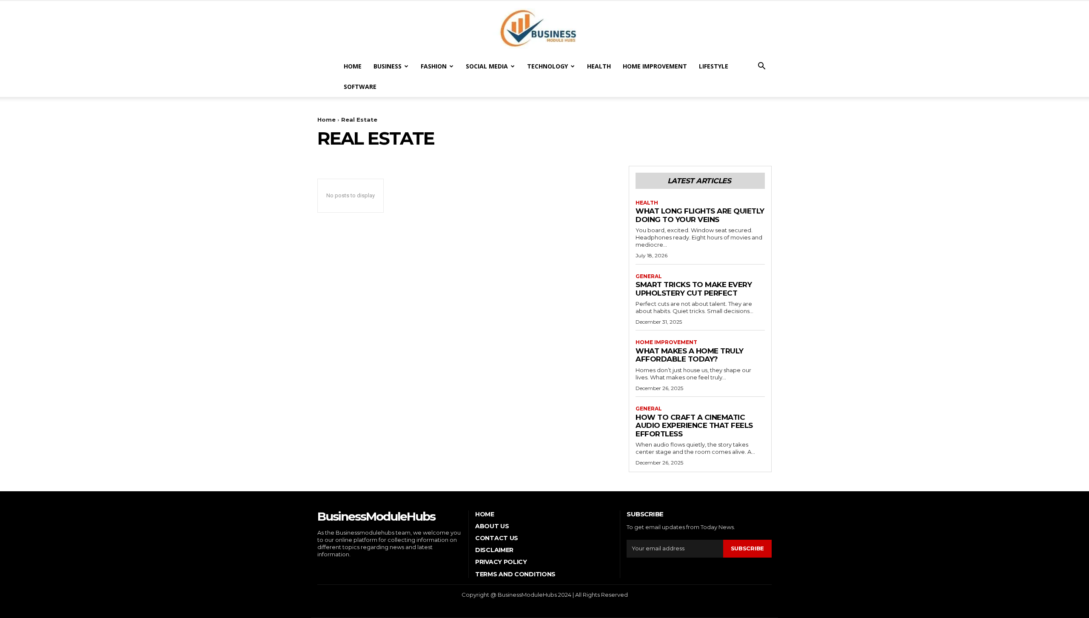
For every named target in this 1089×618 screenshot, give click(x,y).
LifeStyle (713, 66)
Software (360, 87)
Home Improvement (655, 66)
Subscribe (747, 548)
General (649, 276)
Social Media (487, 66)
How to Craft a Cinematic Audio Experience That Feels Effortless (694, 425)
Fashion (434, 66)
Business (387, 66)
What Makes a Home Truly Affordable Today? (690, 355)
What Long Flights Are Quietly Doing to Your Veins (700, 215)
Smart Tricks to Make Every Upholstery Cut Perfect (694, 288)
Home (353, 66)
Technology (547, 66)
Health (599, 66)
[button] (761, 67)
